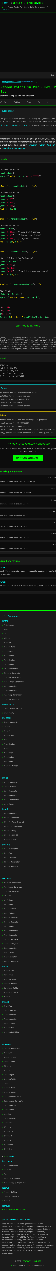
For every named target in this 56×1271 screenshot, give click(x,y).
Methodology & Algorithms (14, 1183)
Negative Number (10, 766)
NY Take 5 (7, 1136)
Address (6, 638)
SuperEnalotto (9, 1079)
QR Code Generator (11, 862)
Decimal (6, 731)
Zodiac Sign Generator (13, 682)
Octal (5, 740)
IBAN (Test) (8, 713)
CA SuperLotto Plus (11, 1097)
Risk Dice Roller (10, 988)
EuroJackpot (8, 1075)
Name (4, 629)
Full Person (8, 625)
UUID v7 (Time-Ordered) (13, 822)
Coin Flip (7, 1006)
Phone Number (8, 660)
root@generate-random (11, 82)
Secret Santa (8, 1023)
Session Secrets (10, 922)
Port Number (8, 664)
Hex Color (7, 853)
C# (39, 102)
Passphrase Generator (12, 887)
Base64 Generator (10, 800)
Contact (6, 1201)
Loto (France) (9, 1118)
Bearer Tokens (9, 909)
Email (5, 634)
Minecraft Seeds (10, 992)
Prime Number (8, 744)
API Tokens (7, 900)
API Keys (6, 896)
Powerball (7, 1053)
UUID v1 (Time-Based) (12, 826)
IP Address (7, 651)
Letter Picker (9, 787)
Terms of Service (10, 1196)
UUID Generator (9, 813)
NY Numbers (7, 1145)
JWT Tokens (7, 904)
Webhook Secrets (10, 918)
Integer (6, 726)
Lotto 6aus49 (8, 1110)
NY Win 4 (6, 1140)
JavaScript (32, 145)
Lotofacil (7, 1123)
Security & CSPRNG (11, 1178)
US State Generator (11, 673)
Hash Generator (9, 948)
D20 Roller (7, 975)
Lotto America (9, 1105)
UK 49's (6, 1070)
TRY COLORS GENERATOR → (28, 458)
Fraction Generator (11, 699)
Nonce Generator (10, 931)
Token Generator (10, 935)
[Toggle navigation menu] (3, 75)
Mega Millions (9, 1057)
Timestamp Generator (12, 695)
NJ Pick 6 (7, 1149)
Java (29, 102)
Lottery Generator (11, 1049)
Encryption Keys (10, 939)
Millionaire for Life (12, 1101)
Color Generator (10, 849)
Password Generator (11, 883)
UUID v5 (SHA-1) (10, 835)
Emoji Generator (10, 791)
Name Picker (8, 1028)
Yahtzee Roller (9, 984)
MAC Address (8, 656)
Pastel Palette (9, 857)
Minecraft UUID (9, 839)
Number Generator (10, 722)
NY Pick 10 (7, 1131)
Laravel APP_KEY (10, 944)
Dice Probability (10, 1032)
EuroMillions (8, 1062)
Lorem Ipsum (8, 804)
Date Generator (9, 686)
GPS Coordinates (10, 669)
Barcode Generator (11, 866)
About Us (6, 1170)
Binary (5, 748)
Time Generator (9, 690)
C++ (48, 102)
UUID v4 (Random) (10, 818)
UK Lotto (6, 1066)
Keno (4, 1083)
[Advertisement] (28, 42)
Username (6, 642)
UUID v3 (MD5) (9, 831)
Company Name (8, 647)
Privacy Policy (9, 1192)
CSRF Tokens (8, 926)
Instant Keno (8, 1088)
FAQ (4, 1174)
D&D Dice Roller (10, 979)
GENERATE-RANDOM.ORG (32, 1261)
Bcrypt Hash (8, 952)
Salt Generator (9, 957)
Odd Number (7, 761)
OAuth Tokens (8, 913)
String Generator (10, 782)
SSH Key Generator (11, 961)
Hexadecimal (8, 735)
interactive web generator (13, 148)
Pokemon (6, 997)
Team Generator (9, 1019)
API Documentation (11, 1165)
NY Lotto (6, 1127)
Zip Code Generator (11, 677)
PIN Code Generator (11, 891)
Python (17, 102)
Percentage (7, 753)
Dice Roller (8, 970)
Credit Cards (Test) (12, 708)
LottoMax (6, 1114)
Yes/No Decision (10, 1010)
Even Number (8, 757)
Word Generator (9, 795)
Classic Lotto (9, 1092)
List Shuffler (9, 1015)
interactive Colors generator (14, 125)
